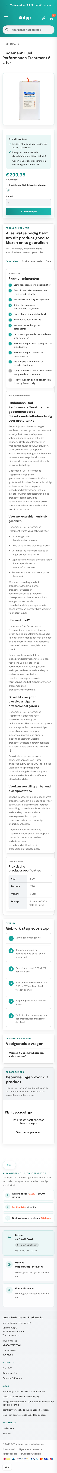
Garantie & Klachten (13, 1378)
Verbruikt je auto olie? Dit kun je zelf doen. (24, 1391)
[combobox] (28, 29)
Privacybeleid (9, 1449)
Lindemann (8, 1428)
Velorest (7, 1433)
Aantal (9, 196)
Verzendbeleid (10, 1453)
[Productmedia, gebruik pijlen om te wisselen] (28, 99)
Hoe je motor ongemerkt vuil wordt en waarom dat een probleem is (28, 1403)
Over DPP (7, 1368)
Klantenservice (10, 1373)
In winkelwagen (28, 211)
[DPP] (25, 17)
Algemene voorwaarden (31, 1449)
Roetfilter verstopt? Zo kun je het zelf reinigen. (26, 1409)
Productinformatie (32, 261)
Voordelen (12, 261)
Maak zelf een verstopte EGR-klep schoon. (24, 1414)
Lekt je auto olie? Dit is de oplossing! (21, 1396)
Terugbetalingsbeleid (30, 1453)
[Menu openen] (6, 17)
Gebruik (50, 261)
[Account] (44, 18)
